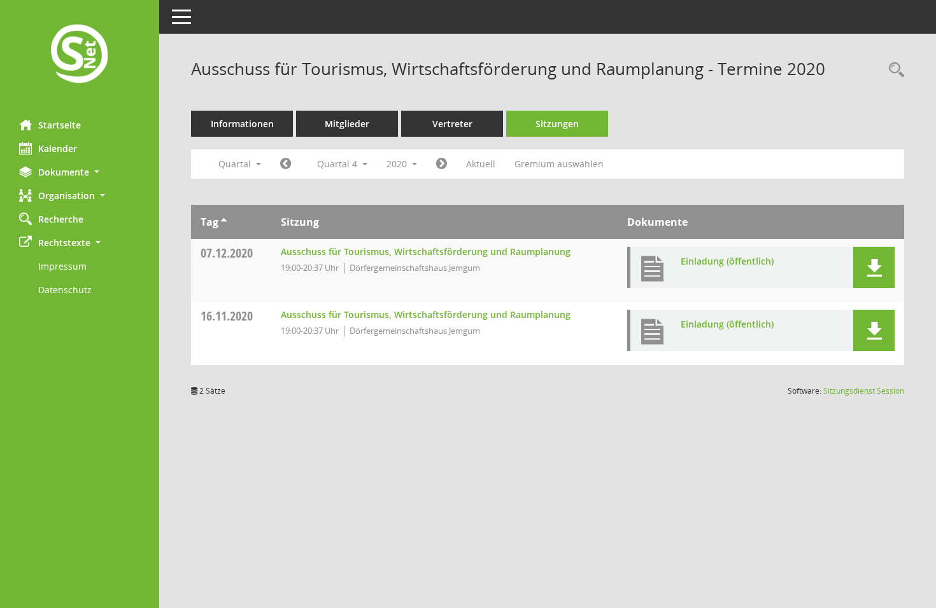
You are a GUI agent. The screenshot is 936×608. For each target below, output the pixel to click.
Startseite (59, 125)
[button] (79, 172)
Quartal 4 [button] (338, 164)
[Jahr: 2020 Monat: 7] (286, 164)
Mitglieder (347, 124)
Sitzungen (557, 124)
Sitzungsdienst (863, 390)
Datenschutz (65, 290)
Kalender (57, 148)
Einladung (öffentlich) (727, 261)
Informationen (242, 124)
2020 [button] (397, 164)
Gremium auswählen (559, 164)
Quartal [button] (235, 164)
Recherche (60, 219)
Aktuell (480, 164)
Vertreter (452, 124)
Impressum (62, 266)
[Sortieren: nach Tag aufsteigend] (224, 222)
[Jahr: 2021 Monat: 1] (442, 164)
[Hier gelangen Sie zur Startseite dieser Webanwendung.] (79, 55)
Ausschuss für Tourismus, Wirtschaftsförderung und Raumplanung (426, 251)
